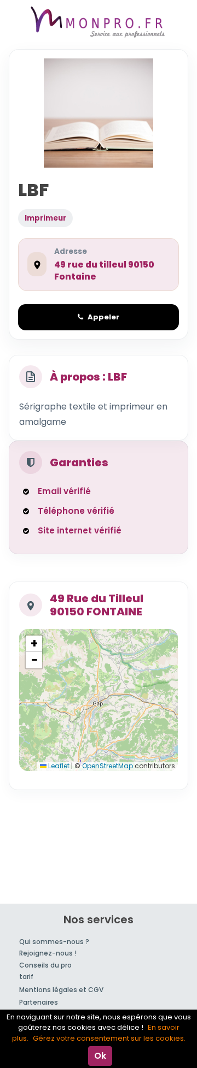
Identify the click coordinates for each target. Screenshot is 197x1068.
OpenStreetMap (107, 765)
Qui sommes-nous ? (54, 941)
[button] (34, 644)
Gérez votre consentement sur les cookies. (109, 1038)
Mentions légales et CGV (61, 989)
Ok (100, 1055)
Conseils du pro (45, 965)
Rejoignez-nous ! (48, 953)
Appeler (103, 317)
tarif (26, 976)
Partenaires (38, 1002)
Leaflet (58, 765)
